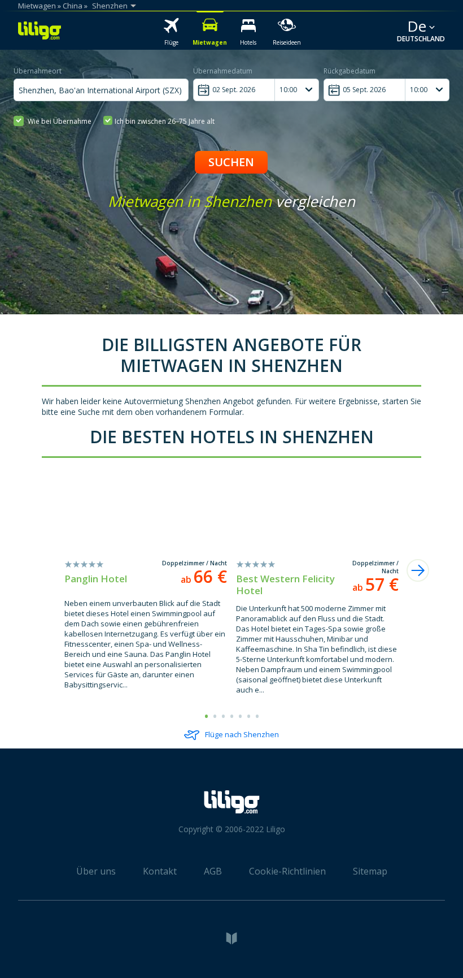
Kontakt (160, 871)
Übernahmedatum (222, 71)
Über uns (96, 871)
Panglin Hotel (95, 578)
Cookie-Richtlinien (287, 871)
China (72, 6)
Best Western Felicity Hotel (285, 584)
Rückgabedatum (349, 71)
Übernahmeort (38, 71)
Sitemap (370, 871)
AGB (213, 871)
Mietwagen (37, 6)
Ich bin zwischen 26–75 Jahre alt (165, 121)
